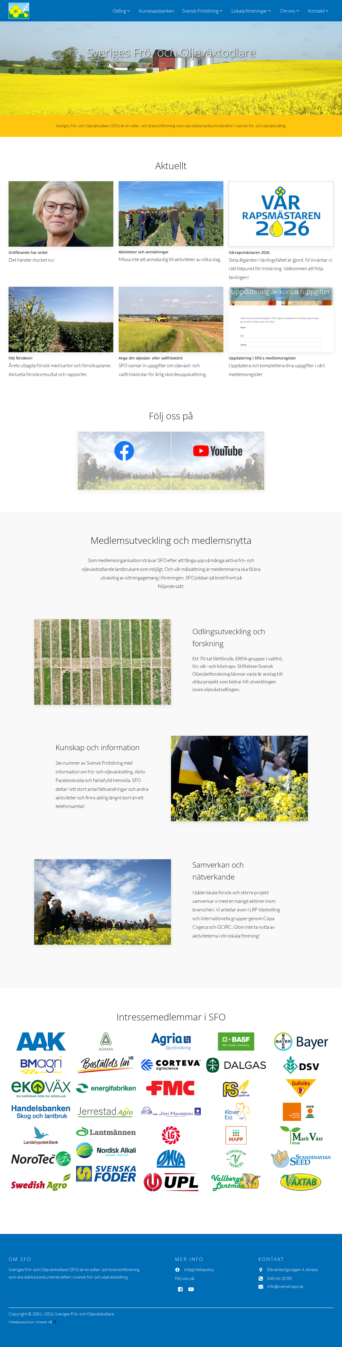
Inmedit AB (44, 1322)
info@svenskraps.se (285, 1286)
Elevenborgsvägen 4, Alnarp (292, 1269)
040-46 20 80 (279, 1278)
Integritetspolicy (199, 1269)
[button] (202, 10)
